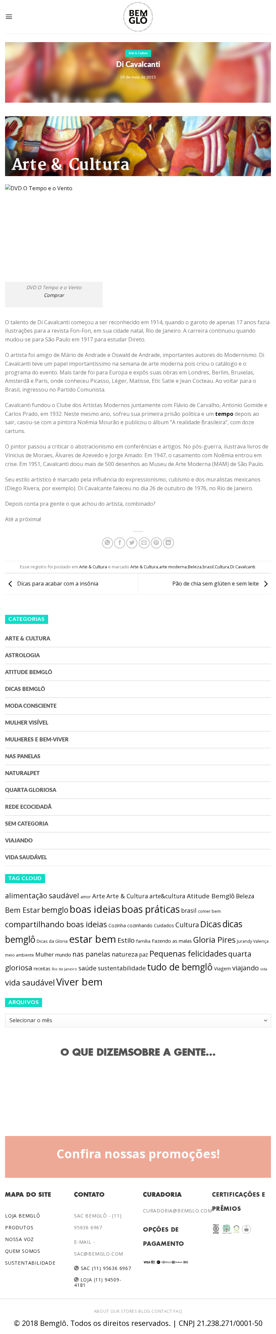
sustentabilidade (122, 968)
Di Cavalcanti (242, 567)
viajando (245, 967)
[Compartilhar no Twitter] (131, 542)
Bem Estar (22, 910)
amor (85, 897)
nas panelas (91, 954)
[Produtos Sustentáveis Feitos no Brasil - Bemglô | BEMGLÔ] (138, 17)
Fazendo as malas (172, 940)
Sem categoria (26, 824)
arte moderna (173, 567)
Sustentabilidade (30, 1263)
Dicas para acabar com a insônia (57, 583)
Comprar (54, 295)
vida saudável (30, 982)
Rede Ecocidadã (28, 807)
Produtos (19, 1227)
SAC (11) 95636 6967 (105, 1268)
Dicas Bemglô (25, 689)
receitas (42, 968)
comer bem (209, 911)
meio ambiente (19, 955)
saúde (87, 968)
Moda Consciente (31, 706)
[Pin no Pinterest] (156, 542)
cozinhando (139, 925)
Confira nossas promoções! (138, 1153)
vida (263, 969)
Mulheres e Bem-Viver (37, 739)
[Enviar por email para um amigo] (144, 542)
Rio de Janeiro (64, 968)
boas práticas (151, 909)
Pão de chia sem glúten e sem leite (216, 583)
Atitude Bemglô (28, 672)
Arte (98, 896)
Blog (144, 1311)
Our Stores (123, 1311)
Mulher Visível (26, 723)
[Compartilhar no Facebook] (119, 542)
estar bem (92, 939)
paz (143, 954)
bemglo (54, 910)
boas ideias (95, 908)
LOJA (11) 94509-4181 (97, 1282)
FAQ (177, 1311)
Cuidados (164, 925)
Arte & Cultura (138, 53)
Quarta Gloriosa (30, 790)
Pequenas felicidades (188, 953)
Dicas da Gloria (52, 941)
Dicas (210, 924)
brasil (208, 567)
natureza (125, 954)
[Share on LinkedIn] (168, 542)
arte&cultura (167, 896)
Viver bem (79, 982)
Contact (161, 1311)
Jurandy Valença (253, 941)
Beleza (195, 567)
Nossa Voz (19, 1239)
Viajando (19, 840)
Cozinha (117, 925)
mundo (63, 954)
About (101, 1311)
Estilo (126, 940)
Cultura (222, 567)
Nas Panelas (22, 756)
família (143, 941)
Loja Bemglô (22, 1215)
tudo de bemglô (180, 967)
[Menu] (9, 17)
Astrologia (22, 655)
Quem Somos (22, 1251)
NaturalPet (22, 773)
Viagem (222, 968)
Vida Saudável (26, 857)
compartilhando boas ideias (56, 924)
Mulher (44, 954)
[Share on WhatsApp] (107, 542)
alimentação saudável (42, 895)
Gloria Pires (214, 939)
